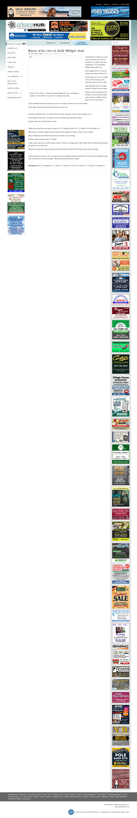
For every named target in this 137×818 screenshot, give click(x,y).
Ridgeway (105, 796)
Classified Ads (65, 43)
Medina (85, 796)
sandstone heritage (14, 799)
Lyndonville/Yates (75, 796)
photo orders (125, 4)
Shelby (112, 796)
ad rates (99, 4)
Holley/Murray (57, 796)
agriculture (23, 794)
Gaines (48, 796)
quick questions (121, 796)
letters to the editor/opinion (12, 82)
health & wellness (13, 88)
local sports (11, 53)
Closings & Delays (13, 71)
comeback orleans (34, 794)
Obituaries (10, 67)
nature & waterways (114, 794)
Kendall (65, 796)
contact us (115, 4)
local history (102, 794)
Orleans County (95, 796)
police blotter (11, 57)
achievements (13, 794)
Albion (36, 796)
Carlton (42, 796)
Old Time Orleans (13, 796)
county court (11, 62)
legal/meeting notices (14, 97)
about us (107, 4)
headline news (12, 48)
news (124, 794)
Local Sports (27, 799)
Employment (51, 43)
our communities (26, 796)
